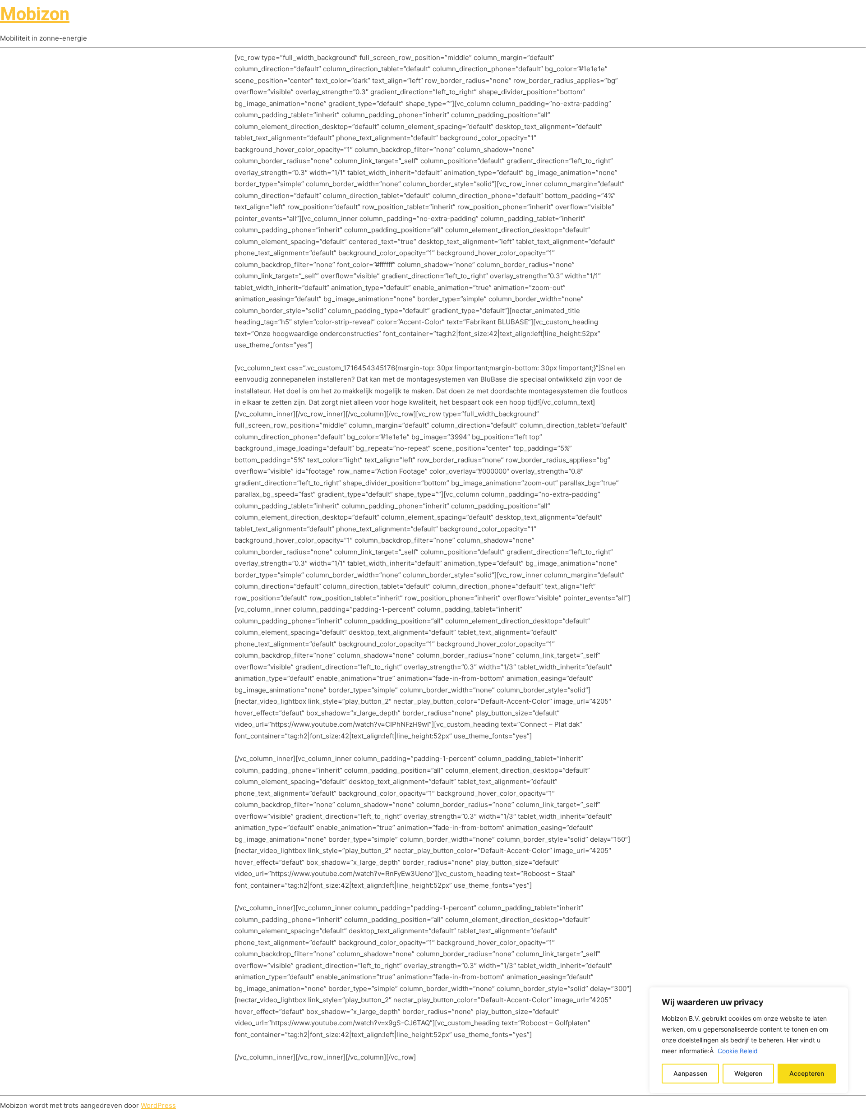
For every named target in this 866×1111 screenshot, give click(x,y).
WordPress (158, 1105)
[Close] (838, 995)
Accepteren (806, 1073)
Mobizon (34, 14)
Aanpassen (690, 1073)
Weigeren (748, 1073)
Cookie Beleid (738, 1051)
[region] (749, 1040)
